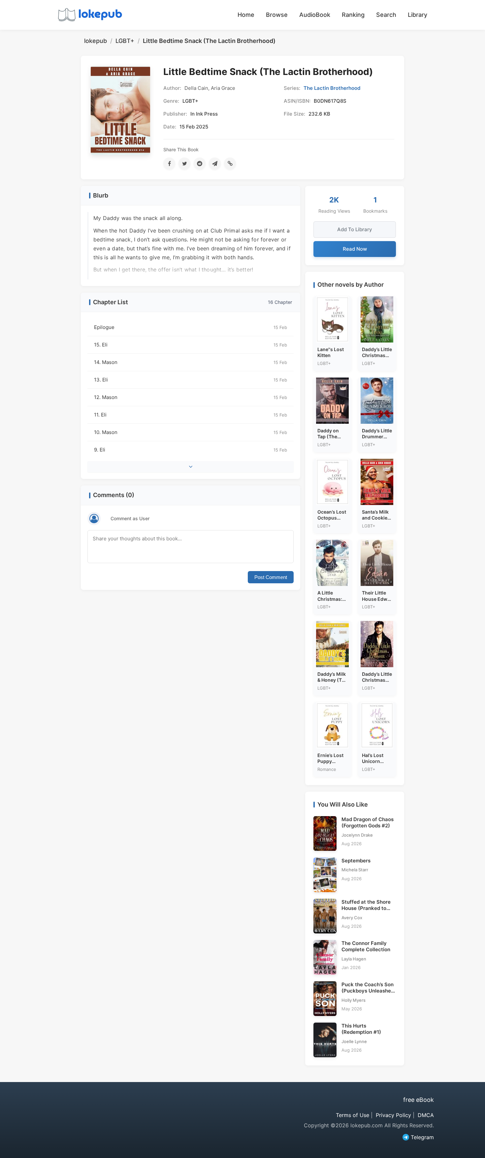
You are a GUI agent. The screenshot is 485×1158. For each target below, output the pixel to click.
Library (417, 14)
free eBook (418, 1099)
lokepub (95, 40)
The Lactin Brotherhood (332, 88)
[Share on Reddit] (200, 163)
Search (386, 14)
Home (246, 14)
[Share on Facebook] (169, 163)
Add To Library (354, 229)
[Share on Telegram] (215, 163)
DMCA (426, 1115)
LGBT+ (124, 40)
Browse (277, 14)
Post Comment (270, 577)
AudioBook (314, 14)
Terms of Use (352, 1115)
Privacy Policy (393, 1115)
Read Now (355, 249)
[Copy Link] (230, 163)
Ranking (353, 14)
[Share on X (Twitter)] (184, 163)
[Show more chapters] (190, 466)
